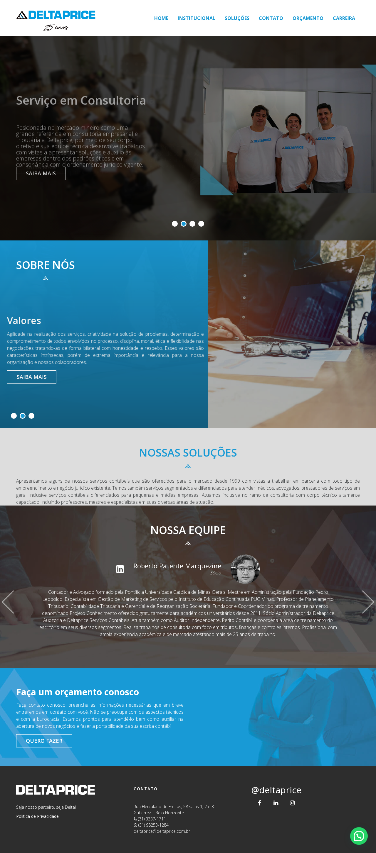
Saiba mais (41, 173)
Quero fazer (44, 740)
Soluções (237, 18)
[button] (359, 836)
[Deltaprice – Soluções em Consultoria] (55, 18)
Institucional (196, 18)
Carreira (344, 18)
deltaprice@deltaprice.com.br (162, 831)
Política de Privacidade (37, 816)
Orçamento (308, 18)
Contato (271, 18)
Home (161, 18)
